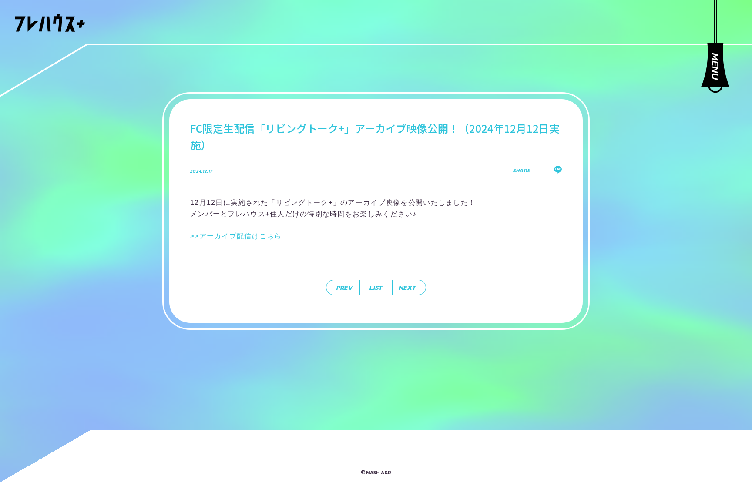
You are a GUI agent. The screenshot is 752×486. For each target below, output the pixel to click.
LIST (375, 287)
